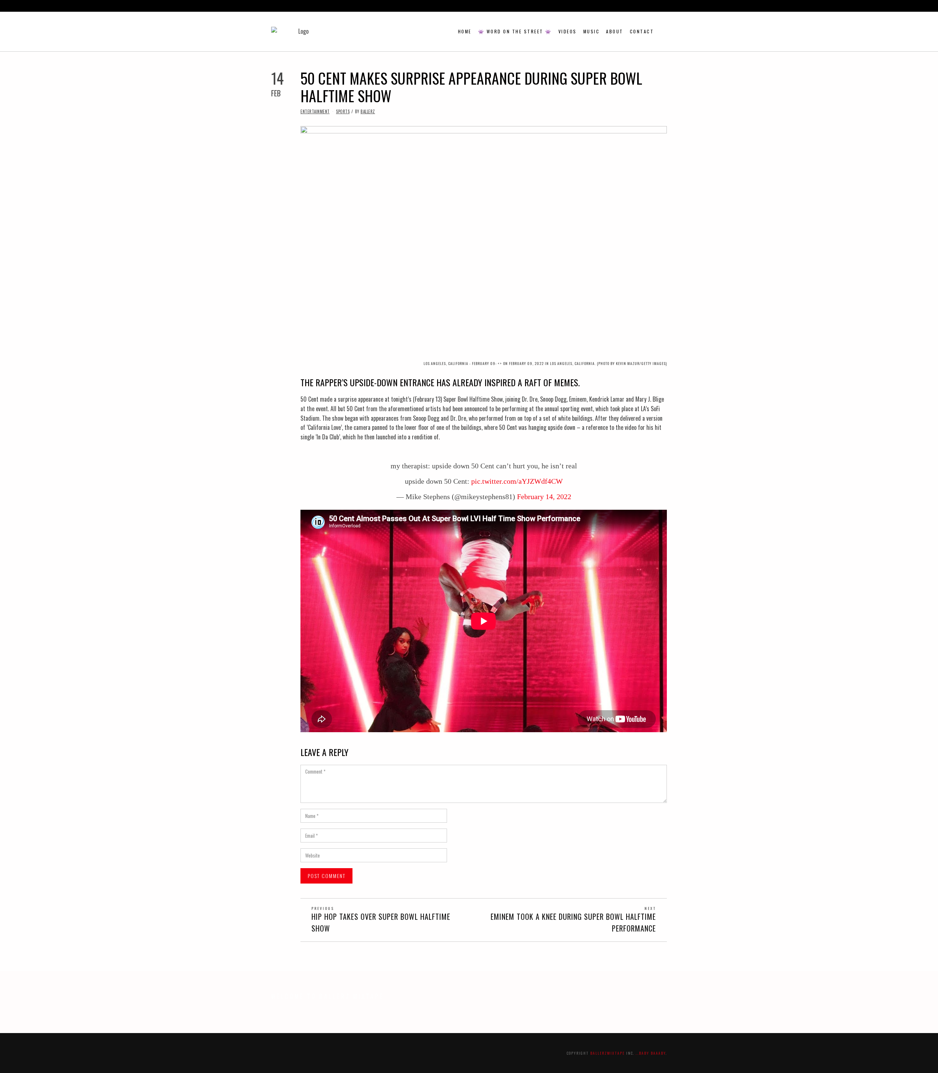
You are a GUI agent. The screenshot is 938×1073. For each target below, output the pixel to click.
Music (591, 31)
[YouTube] (649, 6)
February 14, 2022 (544, 497)
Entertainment (315, 111)
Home (465, 31)
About (614, 31)
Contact (642, 31)
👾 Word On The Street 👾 (515, 31)
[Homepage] (657, 6)
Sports (343, 111)
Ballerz (368, 111)
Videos (567, 31)
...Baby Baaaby (651, 1053)
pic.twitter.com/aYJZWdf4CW (517, 481)
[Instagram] (640, 6)
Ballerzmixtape (607, 1053)
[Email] (665, 6)
